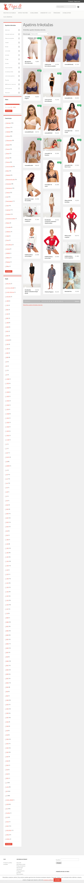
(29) (9, 175)
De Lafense (9, 244)
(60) (9, 136)
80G (7, 644)
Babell (8, 145)
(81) (8, 787)
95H (7, 765)
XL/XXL (8, 813)
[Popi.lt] (12, 6)
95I (7, 769)
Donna (8, 162)
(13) (8, 565)
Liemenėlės (12, 51)
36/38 (8, 340)
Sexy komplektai (12, 67)
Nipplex (8, 262)
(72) (9, 127)
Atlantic (8, 257)
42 (7, 479)
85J (7, 696)
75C (7, 583)
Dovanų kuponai (67, 13)
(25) (10, 188)
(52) (8, 817)
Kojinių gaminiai (34, 13)
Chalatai (12, 42)
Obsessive (9, 140)
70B (7, 539)
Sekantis (77, 301)
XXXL (7, 835)
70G (7, 561)
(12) (9, 210)
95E (7, 752)
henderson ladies (10, 218)
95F (7, 756)
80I (7, 652)
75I (7, 609)
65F (7, 518)
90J (7, 735)
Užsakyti (59, 863)
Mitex (7, 266)
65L (7, 331)
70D (7, 548)
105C (7, 418)
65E (7, 513)
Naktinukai (12, 30)
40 (7, 474)
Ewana (8, 149)
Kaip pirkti (19, 863)
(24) (8, 596)
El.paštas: (58, 860)
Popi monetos (20, 874)
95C (7, 743)
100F (7, 396)
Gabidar (8, 132)
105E (7, 427)
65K (7, 335)
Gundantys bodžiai (12, 72)
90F (7, 717)
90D (7, 709)
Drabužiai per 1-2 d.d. (45, 13)
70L (7, 305)
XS (7, 817)
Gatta (7, 236)
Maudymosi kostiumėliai (9, 13)
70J (7, 574)
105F (7, 431)
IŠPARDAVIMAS (57, 13)
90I (7, 730)
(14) (8, 474)
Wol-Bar (8, 123)
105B (7, 414)
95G (7, 761)
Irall (7, 197)
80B (7, 622)
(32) (8, 171)
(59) (10, 140)
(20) (8, 197)
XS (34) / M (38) (10, 288)
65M (7, 327)
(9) (8, 344)
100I (7, 409)
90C (7, 704)
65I (7, 531)
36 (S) (7, 457)
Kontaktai (5, 864)
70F (7, 557)
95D (7, 748)
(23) (8, 709)
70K (7, 348)
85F (7, 678)
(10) (9, 214)
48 (7, 492)
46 (7, 487)
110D (7, 440)
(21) (8, 526)
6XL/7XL (8, 283)
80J (7, 657)
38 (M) (8, 466)
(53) (9, 149)
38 (7, 461)
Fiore (7, 240)
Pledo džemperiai (7, 17)
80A (7, 618)
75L (7, 314)
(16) (8, 205)
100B (7, 379)
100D (7, 388)
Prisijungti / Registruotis (74, 1)
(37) (8, 153)
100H (7, 405)
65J (7, 535)
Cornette (8, 227)
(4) (9, 231)
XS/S (7, 821)
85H (7, 687)
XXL (7, 826)
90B (7, 700)
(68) (9, 132)
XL (7, 808)
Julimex (8, 136)
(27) (8, 587)
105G (7, 435)
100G (7, 401)
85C (7, 665)
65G (7, 522)
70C (7, 544)
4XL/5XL (8, 296)
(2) (8, 240)
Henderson (9, 188)
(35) (10, 166)
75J (7, 613)
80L (7, 309)
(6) (8, 223)
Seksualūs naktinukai (12, 34)
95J (7, 774)
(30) (8, 635)
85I (7, 691)
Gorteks (8, 214)
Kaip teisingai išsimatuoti (20, 868)
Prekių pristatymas (21, 866)
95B (7, 739)
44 (7, 483)
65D (7, 509)
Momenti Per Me (10, 179)
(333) (8, 791)
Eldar (7, 171)
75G (7, 600)
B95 (7, 778)
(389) (8, 795)
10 (60, 301)
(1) (8, 253)
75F (7, 596)
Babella (8, 175)
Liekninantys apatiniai (12, 76)
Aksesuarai (12, 92)
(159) (9, 123)
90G (7, 722)
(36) (8, 158)
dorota (8, 249)
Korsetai (12, 63)
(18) (8, 561)
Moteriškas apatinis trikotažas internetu (32, 305)
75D (7, 587)
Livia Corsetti (9, 166)
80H (7, 648)
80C (7, 626)
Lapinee (8, 210)
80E (7, 635)
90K (7, 353)
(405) (8, 808)
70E (7, 552)
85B (7, 661)
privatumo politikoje (48, 880)
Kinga (7, 158)
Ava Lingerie (9, 201)
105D (7, 422)
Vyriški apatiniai (12, 88)
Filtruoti (8, 111)
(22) (9, 192)
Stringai (12, 59)
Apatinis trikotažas (23, 13)
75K (7, 344)
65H (7, 526)
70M (7, 301)
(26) (8, 626)
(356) (8, 782)
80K (7, 357)
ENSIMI (8, 253)
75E (7, 591)
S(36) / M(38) (9, 800)
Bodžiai (12, 46)
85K (7, 318)
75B (7, 578)
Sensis (8, 192)
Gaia (7, 205)
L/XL (7, 787)
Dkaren (8, 127)
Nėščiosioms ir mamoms (12, 84)
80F (7, 639)
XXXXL (8, 839)
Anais (7, 153)
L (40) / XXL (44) (10, 292)
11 (62, 301)
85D (7, 670)
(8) (8, 357)
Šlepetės (12, 80)
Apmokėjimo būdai (21, 864)
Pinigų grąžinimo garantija (21, 871)
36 (7, 453)
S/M (7, 804)
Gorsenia (8, 184)
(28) (9, 184)
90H (7, 726)
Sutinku (57, 880)
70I (7, 570)
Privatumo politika (7, 863)
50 (7, 500)
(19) (8, 548)
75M (7, 322)
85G (7, 683)
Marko (8, 223)
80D (7, 631)
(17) (10, 201)
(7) (11, 218)
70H (7, 565)
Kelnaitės (12, 55)
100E (7, 392)
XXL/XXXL (8, 830)
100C (7, 383)
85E (7, 674)
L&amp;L (8, 231)
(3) (8, 309)
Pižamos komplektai (12, 38)
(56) (9, 145)
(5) (8, 322)
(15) (8, 479)
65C (7, 505)
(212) (8, 826)
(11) (8, 453)
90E (7, 713)
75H (7, 605)
